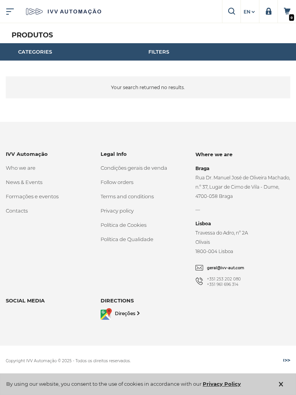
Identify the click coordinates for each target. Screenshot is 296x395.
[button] (250, 12)
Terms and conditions (127, 196)
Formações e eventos (32, 196)
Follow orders (117, 182)
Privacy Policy (222, 384)
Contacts (17, 211)
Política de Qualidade (127, 239)
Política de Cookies (123, 225)
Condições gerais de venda (134, 168)
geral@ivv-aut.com (225, 267)
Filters (158, 52)
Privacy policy (117, 211)
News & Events (24, 182)
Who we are (20, 168)
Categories (35, 52)
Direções (125, 313)
